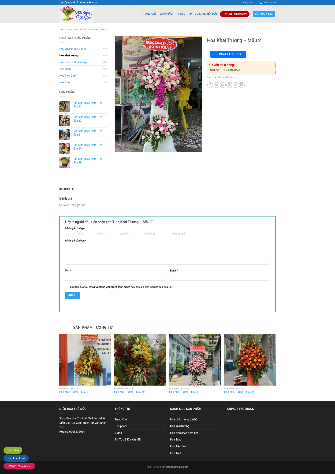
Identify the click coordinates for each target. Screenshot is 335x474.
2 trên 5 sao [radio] (90, 233)
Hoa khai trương (99, 29)
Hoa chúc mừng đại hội (73, 48)
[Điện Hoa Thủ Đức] (76, 14)
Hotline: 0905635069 (19, 466)
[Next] (275, 367)
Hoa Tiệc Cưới (67, 75)
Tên (68, 270)
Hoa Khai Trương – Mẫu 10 (129, 391)
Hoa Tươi (64, 82)
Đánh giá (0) (66, 189)
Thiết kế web (154, 466)
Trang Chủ (149, 13)
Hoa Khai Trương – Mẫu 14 (239, 391)
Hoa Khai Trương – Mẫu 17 (184, 391)
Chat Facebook (230, 54)
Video (181, 13)
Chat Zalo (13, 450)
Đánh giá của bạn (75, 228)
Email (174, 270)
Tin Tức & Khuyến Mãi (202, 13)
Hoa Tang (65, 68)
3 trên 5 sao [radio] (112, 233)
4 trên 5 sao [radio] (136, 233)
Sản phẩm (166, 13)
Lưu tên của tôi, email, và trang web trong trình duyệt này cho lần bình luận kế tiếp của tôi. (121, 287)
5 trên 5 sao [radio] (164, 233)
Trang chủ (65, 29)
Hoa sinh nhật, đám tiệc (73, 62)
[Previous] (59, 367)
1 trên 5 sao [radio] (70, 233)
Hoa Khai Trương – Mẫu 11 (74, 391)
